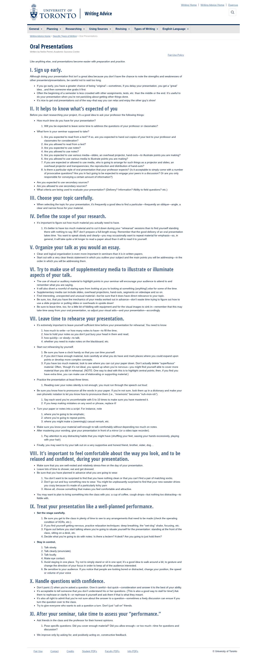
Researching (74, 28)
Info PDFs (133, 651)
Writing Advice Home (212, 4)
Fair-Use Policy (176, 55)
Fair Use (38, 651)
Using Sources (98, 28)
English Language (174, 28)
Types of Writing (144, 28)
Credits (70, 651)
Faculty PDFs (112, 651)
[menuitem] (35, 29)
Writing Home (189, 4)
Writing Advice (98, 13)
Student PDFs (89, 651)
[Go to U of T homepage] (53, 12)
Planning (52, 28)
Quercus (233, 4)
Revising (121, 28)
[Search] (232, 12)
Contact (54, 651)
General (34, 28)
